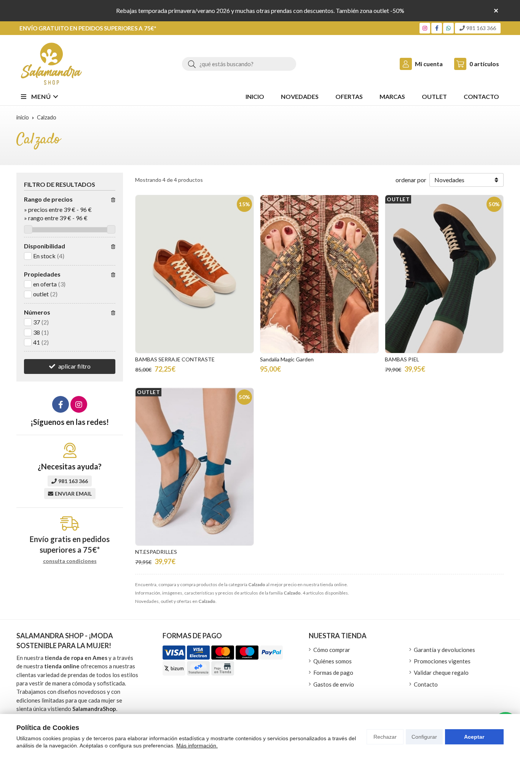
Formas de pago (333, 672)
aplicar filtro (74, 366)
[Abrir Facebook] (437, 28)
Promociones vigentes (442, 661)
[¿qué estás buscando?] (239, 63)
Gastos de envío (333, 684)
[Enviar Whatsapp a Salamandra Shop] (448, 28)
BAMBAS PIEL (402, 359)
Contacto (426, 684)
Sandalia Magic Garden (287, 359)
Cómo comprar (331, 649)
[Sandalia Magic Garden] (319, 274)
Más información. (197, 746)
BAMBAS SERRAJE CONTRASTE (175, 359)
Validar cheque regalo (441, 672)
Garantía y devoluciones (444, 649)
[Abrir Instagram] (425, 28)
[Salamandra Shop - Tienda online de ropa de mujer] (51, 64)
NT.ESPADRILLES (156, 552)
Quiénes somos (332, 661)
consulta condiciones (70, 561)
